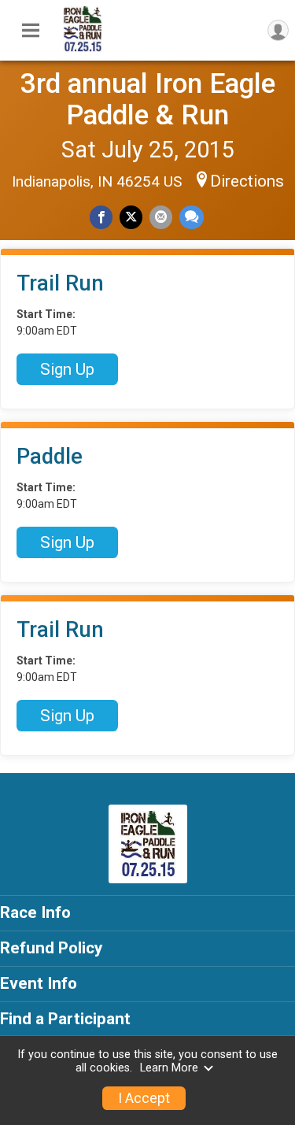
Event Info (38, 983)
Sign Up (67, 369)
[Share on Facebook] (101, 216)
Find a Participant (65, 1018)
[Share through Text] (191, 216)
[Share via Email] (160, 216)
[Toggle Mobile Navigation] (30, 30)
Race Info (35, 912)
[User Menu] (278, 30)
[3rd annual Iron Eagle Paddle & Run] (82, 48)
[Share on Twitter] (131, 216)
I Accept (144, 1098)
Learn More (169, 1068)
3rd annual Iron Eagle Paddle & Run (147, 99)
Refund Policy (51, 947)
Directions (247, 181)
